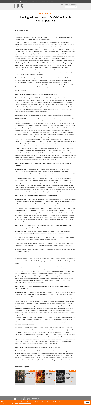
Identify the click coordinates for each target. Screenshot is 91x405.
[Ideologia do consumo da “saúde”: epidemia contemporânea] (23, 30)
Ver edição (30, 377)
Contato (37, 1)
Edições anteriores (23, 1)
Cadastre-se (31, 1)
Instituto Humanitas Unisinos (47, 1)
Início (16, 1)
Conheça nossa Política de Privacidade (23, 403)
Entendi (87, 402)
